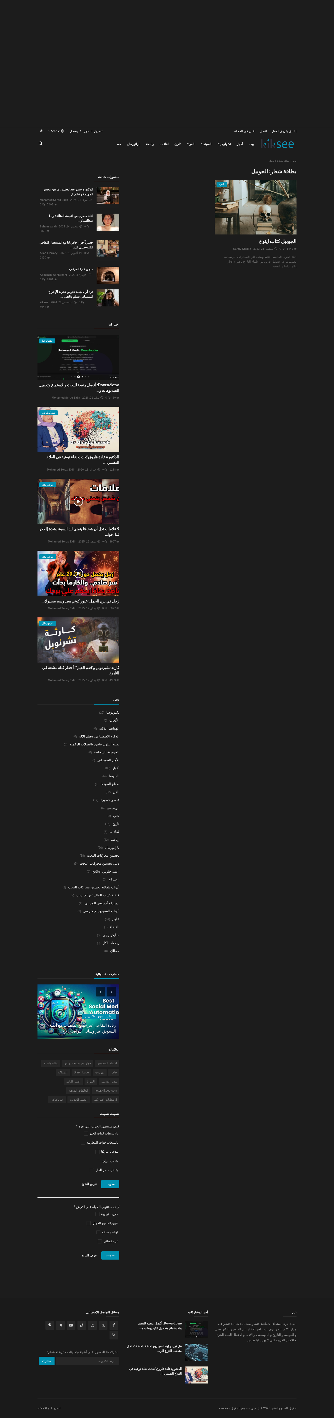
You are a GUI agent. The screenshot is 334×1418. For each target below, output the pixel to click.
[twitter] (103, 1325)
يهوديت (99, 1072)
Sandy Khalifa (242, 248)
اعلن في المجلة (244, 131)
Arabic (56, 131)
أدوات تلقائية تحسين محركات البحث (93, 887)
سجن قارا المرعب (81, 269)
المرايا (91, 1081)
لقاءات (164, 144)
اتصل (263, 131)
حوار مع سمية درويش (77, 1063)
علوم (115, 919)
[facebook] (114, 1325)
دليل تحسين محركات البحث (99, 863)
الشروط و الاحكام (49, 1408)
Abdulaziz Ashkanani (53, 274)
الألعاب (114, 720)
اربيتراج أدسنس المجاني (102, 903)
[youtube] (71, 1325)
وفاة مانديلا (50, 1063)
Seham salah (48, 226)
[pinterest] (49, 1325)
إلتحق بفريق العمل (284, 131)
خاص (114, 1072)
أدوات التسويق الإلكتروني (101, 911)
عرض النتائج (89, 1184)
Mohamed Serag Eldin (54, 200)
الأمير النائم (73, 1081)
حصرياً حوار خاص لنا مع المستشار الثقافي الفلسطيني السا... (66, 245)
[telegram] (60, 1325)
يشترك (46, 1361)
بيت (251, 144)
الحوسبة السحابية (106, 752)
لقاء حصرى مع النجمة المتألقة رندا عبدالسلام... (71, 218)
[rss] (114, 1335)
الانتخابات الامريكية (105, 1099)
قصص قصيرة (109, 800)
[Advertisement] (167, 32)
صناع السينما (110, 784)
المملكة (62, 1072)
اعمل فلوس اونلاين (105, 871)
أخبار (240, 144)
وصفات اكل (111, 943)
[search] (41, 143)
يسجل (74, 131)
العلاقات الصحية (78, 1090)
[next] (112, 991)
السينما (207, 144)
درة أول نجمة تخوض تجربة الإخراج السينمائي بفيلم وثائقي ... (70, 294)
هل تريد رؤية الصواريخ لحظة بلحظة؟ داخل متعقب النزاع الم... (154, 1348)
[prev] (100, 991)
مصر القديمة (109, 1081)
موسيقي (113, 808)
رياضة (150, 144)
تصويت (110, 1184)
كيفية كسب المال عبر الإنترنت (97, 895)
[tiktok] (81, 1325)
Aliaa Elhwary (48, 253)
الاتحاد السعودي (107, 1063)
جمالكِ (114, 951)
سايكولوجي (111, 935)
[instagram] (92, 1325)
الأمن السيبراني (108, 760)
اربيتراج (114, 879)
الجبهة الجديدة (78, 1099)
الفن (191, 144)
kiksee (44, 302)
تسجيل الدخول (92, 131)
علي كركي (56, 1099)
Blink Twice (81, 1072)
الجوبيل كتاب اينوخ (278, 241)
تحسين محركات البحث (103, 855)
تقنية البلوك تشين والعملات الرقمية (94, 744)
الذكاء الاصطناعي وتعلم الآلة (99, 736)
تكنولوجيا (225, 144)
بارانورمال (133, 144)
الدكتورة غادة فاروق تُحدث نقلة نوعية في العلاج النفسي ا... (155, 1371)
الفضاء (114, 927)
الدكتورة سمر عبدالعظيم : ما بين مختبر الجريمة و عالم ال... (68, 191)
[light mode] (41, 130)
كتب (116, 816)
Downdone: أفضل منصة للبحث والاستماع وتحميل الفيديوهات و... (160, 1326)
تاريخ (177, 144)
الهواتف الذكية (109, 728)
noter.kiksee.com (106, 1090)
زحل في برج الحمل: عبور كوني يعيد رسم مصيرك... (80, 601)
